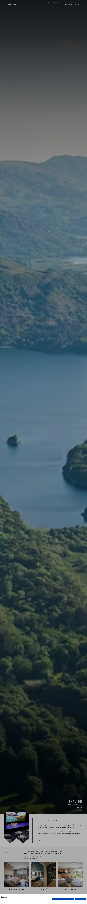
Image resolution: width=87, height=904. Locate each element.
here (21, 901)
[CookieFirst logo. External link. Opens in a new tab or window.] (1, 896)
